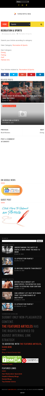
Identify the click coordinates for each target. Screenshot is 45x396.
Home (5, 24)
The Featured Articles (17, 326)
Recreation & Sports (25, 34)
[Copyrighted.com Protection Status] (30, 362)
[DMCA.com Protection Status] (12, 362)
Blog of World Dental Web (11, 352)
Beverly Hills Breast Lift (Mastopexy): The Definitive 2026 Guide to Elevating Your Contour (28, 284)
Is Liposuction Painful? (24, 258)
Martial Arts (5, 60)
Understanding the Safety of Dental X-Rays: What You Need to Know (27, 249)
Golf (2, 57)
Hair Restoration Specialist (12, 374)
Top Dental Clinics (9, 382)
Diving (3, 52)
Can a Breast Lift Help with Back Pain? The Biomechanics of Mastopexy (28, 295)
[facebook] (19, 5)
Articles (5, 84)
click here (7, 346)
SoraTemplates (12, 389)
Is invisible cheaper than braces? (28, 268)
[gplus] (22, 5)
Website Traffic (7, 364)
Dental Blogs (7, 379)
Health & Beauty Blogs (10, 376)
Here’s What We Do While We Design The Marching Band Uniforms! (22, 97)
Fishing (3, 55)
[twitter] (26, 5)
